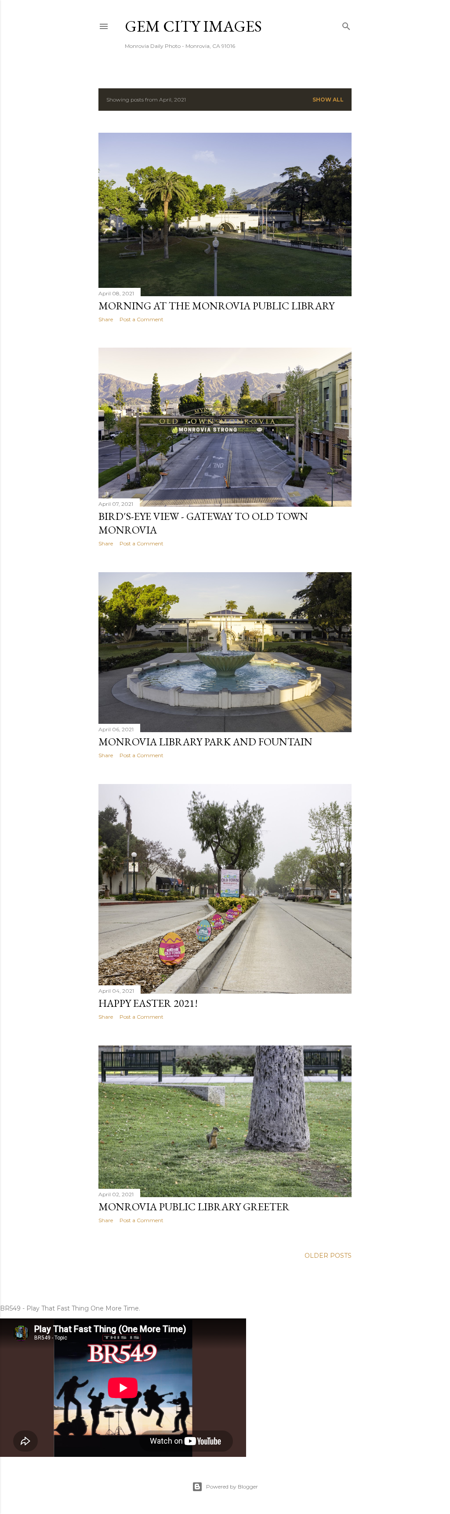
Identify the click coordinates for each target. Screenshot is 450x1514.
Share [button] (105, 319)
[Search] (346, 24)
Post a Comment (141, 319)
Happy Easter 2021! (148, 1003)
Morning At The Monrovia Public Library (216, 305)
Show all (328, 99)
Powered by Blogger (232, 1486)
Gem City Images (193, 26)
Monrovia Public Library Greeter (194, 1206)
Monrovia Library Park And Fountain (205, 741)
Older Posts (328, 1256)
